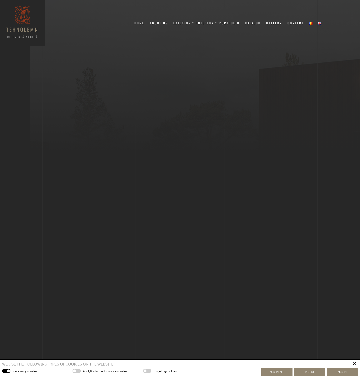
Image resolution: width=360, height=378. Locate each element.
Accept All (277, 372)
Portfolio (229, 23)
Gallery (274, 23)
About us (159, 23)
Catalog (253, 23)
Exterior (182, 23)
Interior (205, 23)
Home (139, 23)
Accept (342, 372)
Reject (309, 372)
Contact (296, 23)
